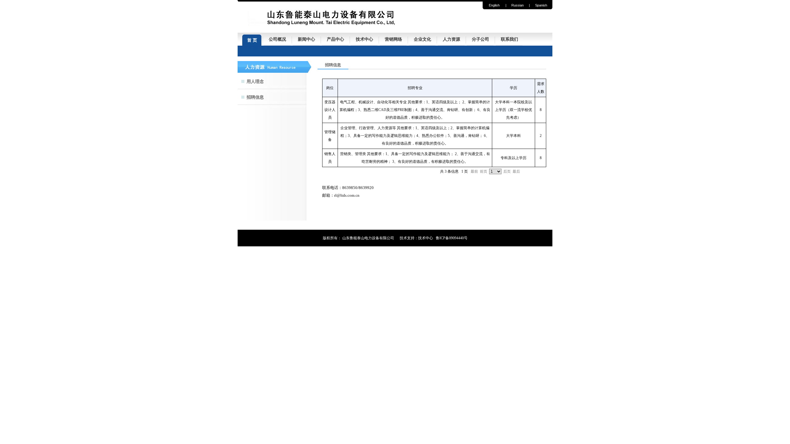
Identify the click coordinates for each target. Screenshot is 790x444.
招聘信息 (255, 97)
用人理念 (255, 81)
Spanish (541, 5)
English (494, 5)
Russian (517, 5)
